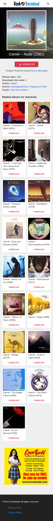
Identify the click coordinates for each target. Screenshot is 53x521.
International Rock (19, 86)
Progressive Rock (38, 86)
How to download (39, 70)
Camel (13, 83)
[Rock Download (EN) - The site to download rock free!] (26, 3)
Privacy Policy (15, 512)
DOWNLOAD (28, 64)
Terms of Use (14, 508)
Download (14, 133)
